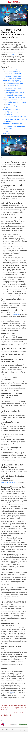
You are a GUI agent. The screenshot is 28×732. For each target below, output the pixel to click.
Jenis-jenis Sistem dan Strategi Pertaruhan (13, 113)
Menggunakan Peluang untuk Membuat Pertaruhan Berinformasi (15, 96)
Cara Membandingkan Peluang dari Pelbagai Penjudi (15, 93)
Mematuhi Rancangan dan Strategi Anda (14, 131)
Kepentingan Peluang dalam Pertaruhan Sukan (13, 89)
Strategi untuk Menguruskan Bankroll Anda (15, 106)
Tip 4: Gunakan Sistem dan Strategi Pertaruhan (12, 110)
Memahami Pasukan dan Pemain (14, 83)
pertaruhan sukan (13, 54)
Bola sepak (13, 233)
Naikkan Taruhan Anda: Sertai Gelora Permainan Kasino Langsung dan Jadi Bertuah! (14, 707)
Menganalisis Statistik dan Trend (14, 82)
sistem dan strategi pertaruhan (9, 482)
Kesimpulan (6, 133)
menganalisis (16, 314)
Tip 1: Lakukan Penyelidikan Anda (12, 80)
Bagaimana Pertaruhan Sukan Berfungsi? (13, 74)
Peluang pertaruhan (6, 364)
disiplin (12, 692)
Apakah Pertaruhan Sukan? (12, 71)
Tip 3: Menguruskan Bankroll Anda (12, 99)
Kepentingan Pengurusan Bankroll (14, 101)
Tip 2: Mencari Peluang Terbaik (11, 87)
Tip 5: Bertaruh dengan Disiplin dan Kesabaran (12, 124)
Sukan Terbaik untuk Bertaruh (13, 78)
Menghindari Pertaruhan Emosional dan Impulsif (15, 127)
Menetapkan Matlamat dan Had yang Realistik (15, 103)
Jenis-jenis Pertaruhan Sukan (13, 76)
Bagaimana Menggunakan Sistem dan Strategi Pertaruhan (15, 117)
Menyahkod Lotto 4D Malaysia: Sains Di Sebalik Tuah (13, 714)
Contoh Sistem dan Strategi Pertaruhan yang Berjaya (16, 120)
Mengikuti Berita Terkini (11, 85)
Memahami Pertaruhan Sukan (11, 70)
